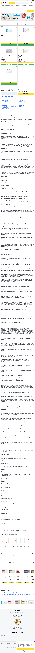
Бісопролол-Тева (11, 578)
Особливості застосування (6, 108)
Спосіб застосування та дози (6, 109)
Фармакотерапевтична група (6, 101)
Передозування (21, 99)
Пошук (17, 3)
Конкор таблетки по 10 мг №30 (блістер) (7, 75)
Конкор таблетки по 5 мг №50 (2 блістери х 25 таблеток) (4, 576)
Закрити (34, 641)
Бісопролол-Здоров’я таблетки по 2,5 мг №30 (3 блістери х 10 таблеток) (26, 576)
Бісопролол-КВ (17, 578)
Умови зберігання (21, 102)
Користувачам (3, 635)
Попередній (31, 567)
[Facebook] (14, 628)
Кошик (33, 3)
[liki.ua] (5, 2)
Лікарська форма (5, 100)
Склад (3, 99)
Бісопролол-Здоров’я (26, 578)
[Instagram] (16, 628)
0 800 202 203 (17, 615)
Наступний (33, 567)
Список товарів (31, 3)
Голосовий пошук (27, 3)
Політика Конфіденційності (25, 651)
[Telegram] (21, 628)
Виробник (20, 106)
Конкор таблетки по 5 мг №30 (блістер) (6, 55)
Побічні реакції (21, 100)
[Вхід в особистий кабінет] (29, 3)
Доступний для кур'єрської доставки (16, 27)
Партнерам (2, 640)
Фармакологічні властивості (6, 102)
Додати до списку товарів (16, 26)
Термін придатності (22, 101)
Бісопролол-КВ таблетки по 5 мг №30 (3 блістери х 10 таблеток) (18, 576)
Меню (1, 3)
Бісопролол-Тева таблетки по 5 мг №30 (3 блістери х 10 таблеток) (11, 576)
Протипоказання (4, 105)
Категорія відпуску (22, 105)
